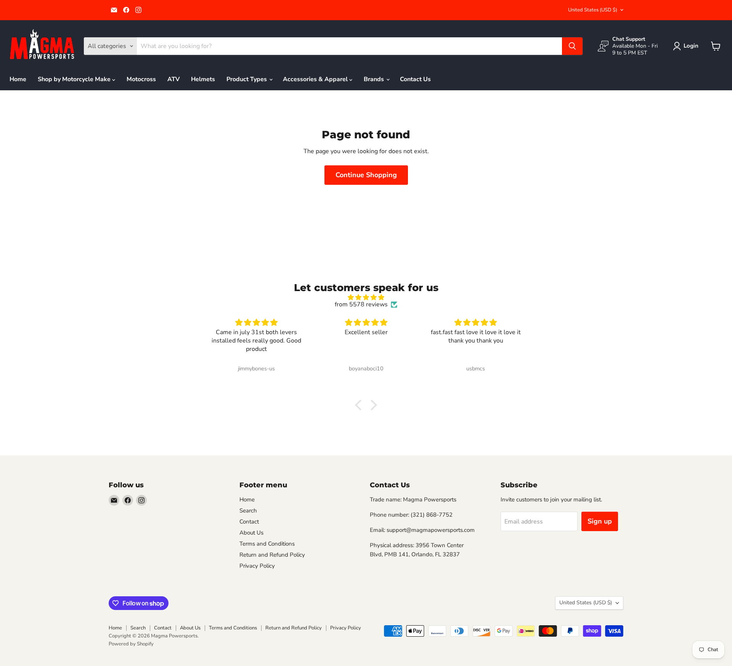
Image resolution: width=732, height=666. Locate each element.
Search (248, 510)
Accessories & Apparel (316, 79)
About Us (251, 532)
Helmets (203, 79)
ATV (173, 79)
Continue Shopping (366, 174)
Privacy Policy (257, 566)
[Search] (572, 46)
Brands (374, 79)
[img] (366, 297)
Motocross (141, 79)
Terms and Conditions (267, 544)
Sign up (600, 521)
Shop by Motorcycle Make (75, 79)
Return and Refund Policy (272, 555)
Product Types (247, 79)
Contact (249, 521)
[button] (687, 46)
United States (592, 9)
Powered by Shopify (131, 643)
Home (18, 79)
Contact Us (415, 79)
